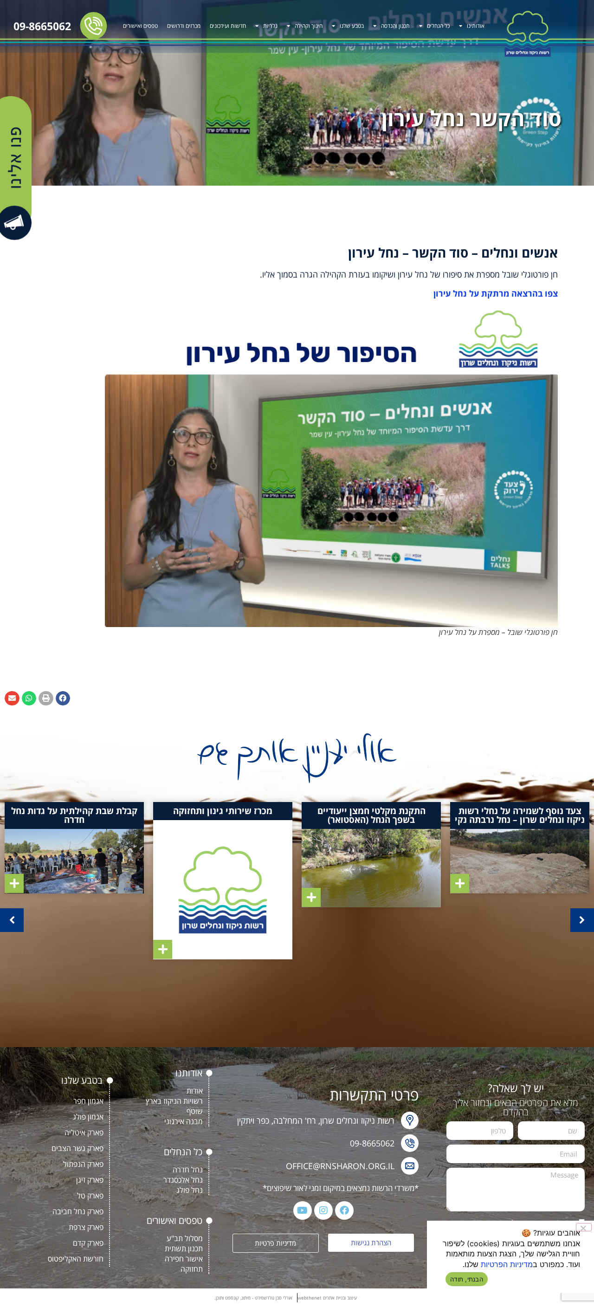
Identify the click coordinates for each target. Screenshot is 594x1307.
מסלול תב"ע (185, 1238)
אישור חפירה (184, 1259)
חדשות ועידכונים (228, 25)
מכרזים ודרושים (183, 25)
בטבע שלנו (352, 25)
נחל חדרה (188, 1170)
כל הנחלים (438, 25)
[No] (584, 1227)
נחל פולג (189, 1190)
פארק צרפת (86, 1227)
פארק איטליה (84, 1132)
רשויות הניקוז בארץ (174, 1101)
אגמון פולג (88, 1117)
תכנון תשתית (184, 1248)
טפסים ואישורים (140, 25)
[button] (63, 698)
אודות (195, 1091)
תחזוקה (192, 1269)
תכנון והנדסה (395, 25)
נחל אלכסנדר (183, 1180)
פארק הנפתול (83, 1164)
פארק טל (90, 1196)
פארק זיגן (89, 1180)
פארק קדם (88, 1243)
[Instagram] (323, 1210)
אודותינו (475, 25)
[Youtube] (302, 1210)
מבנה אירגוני (183, 1121)
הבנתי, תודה (466, 1279)
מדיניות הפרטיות (507, 1264)
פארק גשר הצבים (77, 1148)
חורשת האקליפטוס (75, 1259)
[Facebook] (344, 1210)
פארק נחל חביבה (77, 1211)
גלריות (270, 25)
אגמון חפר (88, 1101)
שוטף (195, 1111)
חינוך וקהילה (309, 25)
